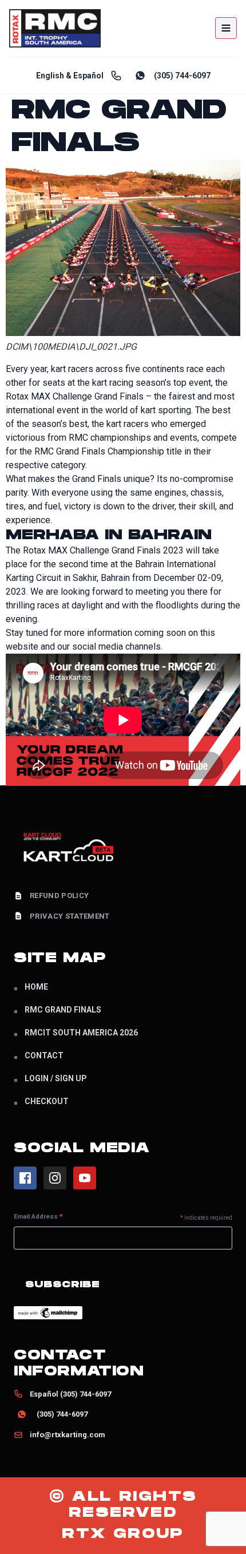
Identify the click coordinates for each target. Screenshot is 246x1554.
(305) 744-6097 (182, 75)
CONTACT (44, 1055)
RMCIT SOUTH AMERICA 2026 (81, 1032)
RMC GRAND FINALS (63, 1009)
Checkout (47, 1101)
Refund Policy (59, 895)
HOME (36, 986)
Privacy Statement (70, 916)
